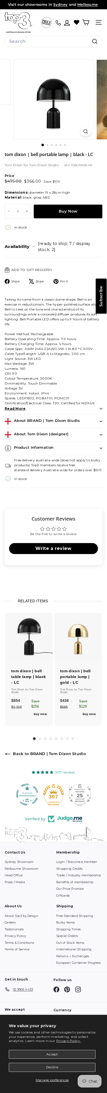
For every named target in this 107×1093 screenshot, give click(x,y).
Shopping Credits (69, 869)
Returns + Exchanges (72, 956)
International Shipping (74, 949)
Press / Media (15, 882)
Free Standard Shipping (74, 916)
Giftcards (63, 895)
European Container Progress (78, 963)
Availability (48, 246)
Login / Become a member (76, 862)
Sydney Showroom (19, 862)
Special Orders (67, 936)
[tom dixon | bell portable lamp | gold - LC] (78, 636)
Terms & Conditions (19, 943)
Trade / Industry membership (78, 875)
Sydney (60, 4)
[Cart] (85, 22)
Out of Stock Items (70, 943)
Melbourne (87, 4)
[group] (29, 669)
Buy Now (68, 211)
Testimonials (14, 929)
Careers (10, 922)
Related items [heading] (33, 601)
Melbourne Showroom (21, 869)
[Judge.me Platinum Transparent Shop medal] (27, 795)
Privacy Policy (15, 936)
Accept (52, 1054)
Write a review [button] (53, 548)
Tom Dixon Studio (44, 165)
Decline (52, 1067)
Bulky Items (65, 922)
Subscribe (100, 296)
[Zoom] (85, 131)
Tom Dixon (14, 165)
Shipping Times (68, 929)
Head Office (13, 875)
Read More (15, 408)
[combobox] (53, 41)
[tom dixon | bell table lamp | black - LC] (29, 636)
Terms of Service (17, 949)
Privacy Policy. (68, 1041)
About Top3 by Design (21, 916)
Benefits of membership (75, 882)
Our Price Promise (70, 889)
